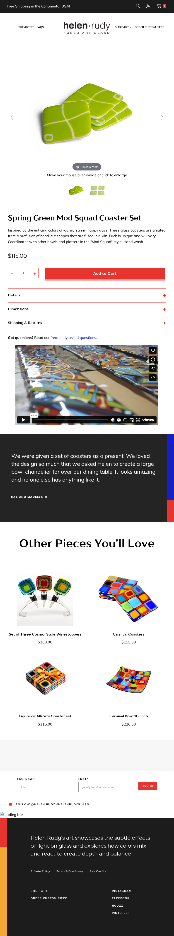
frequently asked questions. (74, 337)
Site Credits (97, 871)
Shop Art (39, 891)
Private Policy (40, 871)
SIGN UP (148, 786)
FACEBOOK (121, 898)
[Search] (138, 6)
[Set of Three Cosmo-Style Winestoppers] (45, 598)
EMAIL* (83, 779)
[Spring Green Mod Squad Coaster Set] (77, 190)
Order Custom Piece (149, 27)
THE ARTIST (26, 27)
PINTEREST (121, 913)
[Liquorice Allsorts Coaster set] (45, 680)
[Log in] (148, 6)
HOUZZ (117, 905)
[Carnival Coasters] (128, 598)
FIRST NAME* (26, 779)
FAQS (40, 27)
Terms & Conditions (69, 871)
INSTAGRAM (122, 891)
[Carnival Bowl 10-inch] (128, 680)
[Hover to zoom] (87, 114)
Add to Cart (104, 274)
